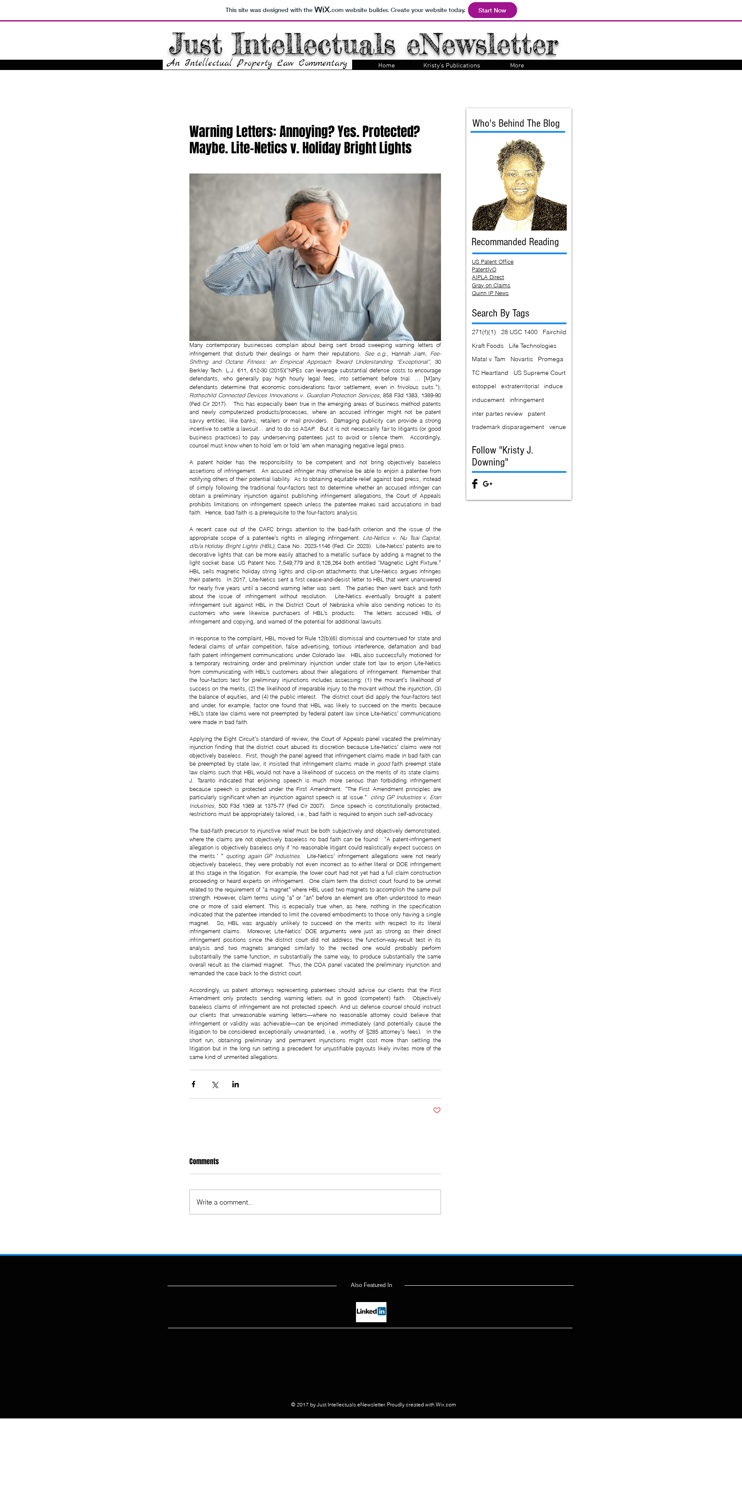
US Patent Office (493, 261)
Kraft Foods (488, 346)
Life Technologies (532, 346)
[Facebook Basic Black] (475, 484)
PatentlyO (484, 269)
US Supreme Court (540, 373)
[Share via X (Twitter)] (214, 1084)
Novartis (522, 359)
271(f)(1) (484, 332)
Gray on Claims (491, 285)
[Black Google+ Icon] (488, 484)
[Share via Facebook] (193, 1084)
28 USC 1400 (519, 332)
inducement (488, 400)
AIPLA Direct (488, 277)
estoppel (484, 386)
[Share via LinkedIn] (235, 1084)
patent (536, 413)
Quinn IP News (490, 292)
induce (553, 386)
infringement (527, 400)
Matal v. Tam (488, 359)
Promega (550, 359)
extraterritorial (520, 386)
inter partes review (497, 413)
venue (557, 427)
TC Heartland (490, 373)
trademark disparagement (508, 427)
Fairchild (554, 332)
